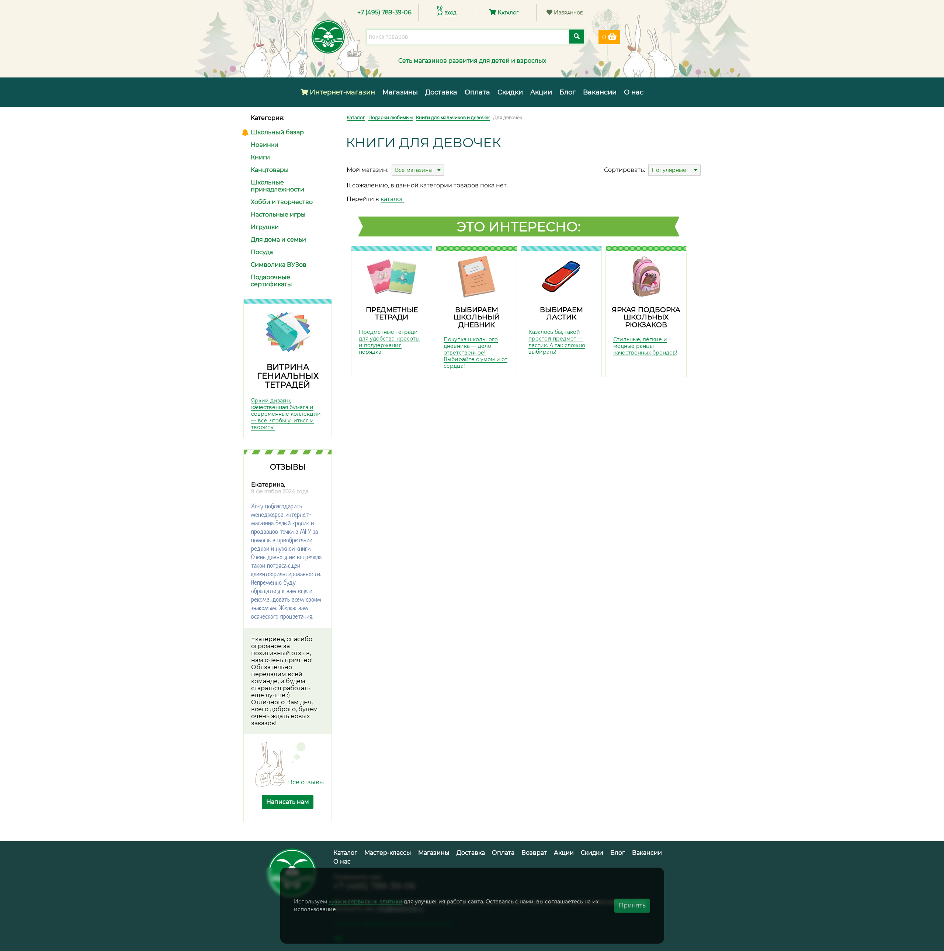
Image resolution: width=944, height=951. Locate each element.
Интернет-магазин (341, 92)
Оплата (477, 92)
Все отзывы (306, 782)
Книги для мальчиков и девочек (453, 117)
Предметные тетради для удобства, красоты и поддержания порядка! (389, 342)
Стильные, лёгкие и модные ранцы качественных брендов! (645, 346)
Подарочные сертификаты (271, 281)
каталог (392, 199)
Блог (567, 92)
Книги (260, 157)
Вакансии (600, 92)
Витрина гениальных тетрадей (288, 376)
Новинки (264, 144)
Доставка (441, 92)
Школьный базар (277, 132)
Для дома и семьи (278, 239)
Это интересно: (519, 226)
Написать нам (287, 801)
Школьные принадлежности (277, 186)
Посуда (262, 252)
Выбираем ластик (561, 313)
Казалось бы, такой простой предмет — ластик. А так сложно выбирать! (556, 342)
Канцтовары (270, 169)
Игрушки (265, 227)
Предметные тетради (392, 313)
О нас (633, 92)
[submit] (576, 37)
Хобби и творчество (282, 201)
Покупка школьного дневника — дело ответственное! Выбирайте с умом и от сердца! (475, 352)
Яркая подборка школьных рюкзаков (646, 317)
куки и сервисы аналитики (365, 901)
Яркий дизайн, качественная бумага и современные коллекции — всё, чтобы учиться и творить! (286, 413)
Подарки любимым (390, 117)
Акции (541, 92)
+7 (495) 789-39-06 (384, 12)
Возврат (534, 852)
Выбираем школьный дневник (477, 317)
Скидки (510, 92)
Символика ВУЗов (278, 264)
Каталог (507, 12)
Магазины (400, 92)
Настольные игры (278, 214)
